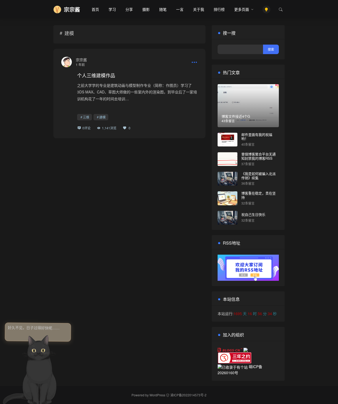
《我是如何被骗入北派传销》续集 (258, 175)
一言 (180, 9)
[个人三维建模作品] (66, 62)
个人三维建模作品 (96, 75)
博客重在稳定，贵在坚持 (258, 195)
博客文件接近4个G (236, 116)
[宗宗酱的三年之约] (235, 357)
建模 (102, 117)
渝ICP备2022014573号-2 (188, 395)
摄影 (146, 9)
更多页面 (241, 9)
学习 (112, 9)
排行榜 (219, 9)
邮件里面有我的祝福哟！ (256, 136)
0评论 (86, 128)
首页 (95, 9)
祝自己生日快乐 (253, 214)
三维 (86, 117)
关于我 (198, 9)
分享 (129, 9)
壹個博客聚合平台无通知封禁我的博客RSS (258, 156)
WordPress (157, 395)
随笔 (163, 9)
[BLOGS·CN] (230, 349)
